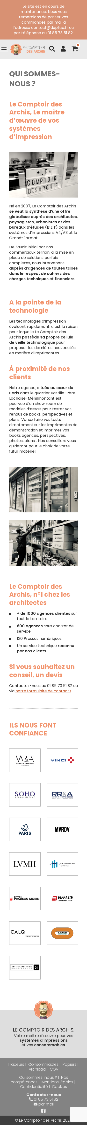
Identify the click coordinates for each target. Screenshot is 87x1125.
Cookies (59, 1086)
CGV (54, 1069)
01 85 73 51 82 (46, 1099)
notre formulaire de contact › (43, 691)
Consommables (43, 1064)
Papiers (69, 1064)
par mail (46, 1104)
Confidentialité (34, 1086)
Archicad (37, 1069)
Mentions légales (57, 1082)
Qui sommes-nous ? (38, 1077)
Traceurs (16, 1064)
